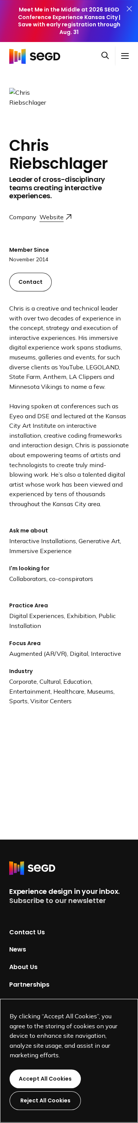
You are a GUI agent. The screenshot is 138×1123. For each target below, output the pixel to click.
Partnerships (29, 984)
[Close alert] (129, 21)
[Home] (36, 56)
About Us (23, 967)
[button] (108, 56)
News (17, 949)
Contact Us (27, 931)
